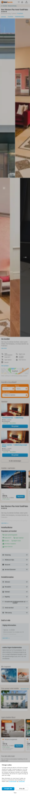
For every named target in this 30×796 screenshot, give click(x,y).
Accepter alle (8, 788)
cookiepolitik (21, 781)
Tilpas (15, 792)
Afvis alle (22, 788)
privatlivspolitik (12, 781)
